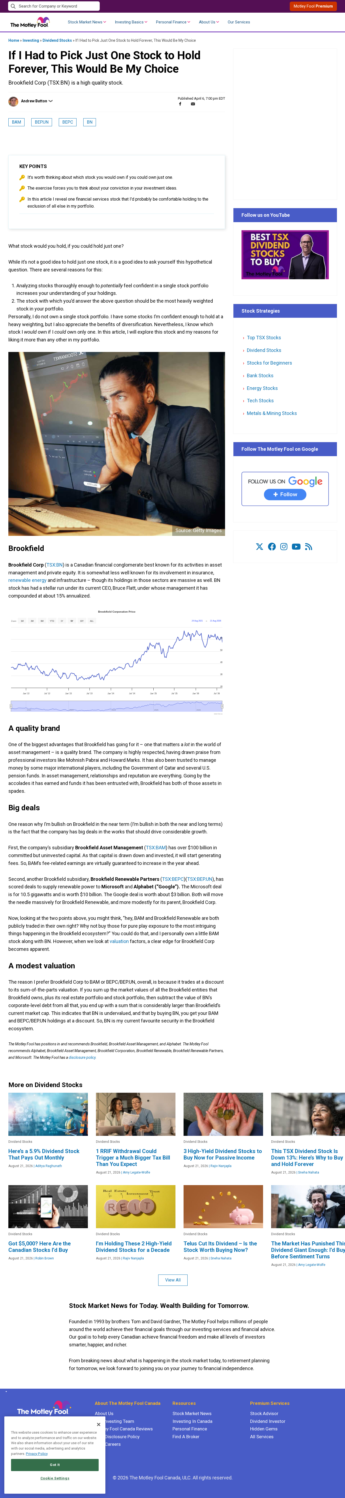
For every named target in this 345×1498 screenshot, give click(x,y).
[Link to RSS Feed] (308, 547)
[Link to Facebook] (272, 547)
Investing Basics (129, 22)
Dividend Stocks (57, 40)
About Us (207, 22)
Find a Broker (185, 1436)
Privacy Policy (37, 1454)
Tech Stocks (260, 400)
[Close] (99, 1424)
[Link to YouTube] (296, 547)
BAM (16, 122)
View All (173, 1280)
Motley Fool (313, 6)
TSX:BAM (156, 847)
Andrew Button (34, 101)
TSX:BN (54, 565)
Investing (31, 40)
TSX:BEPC (173, 879)
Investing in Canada (192, 1421)
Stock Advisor (264, 1413)
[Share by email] (193, 103)
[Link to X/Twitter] (259, 547)
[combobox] (90, 6)
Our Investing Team (114, 1421)
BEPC (67, 122)
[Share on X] (186, 103)
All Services (262, 1436)
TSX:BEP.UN (199, 879)
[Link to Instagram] (284, 547)
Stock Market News (85, 22)
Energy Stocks (262, 388)
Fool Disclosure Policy (117, 1436)
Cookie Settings (55, 1478)
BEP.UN (42, 122)
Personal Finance (171, 22)
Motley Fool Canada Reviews (124, 1428)
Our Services (239, 22)
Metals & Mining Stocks (272, 413)
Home (13, 40)
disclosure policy (82, 1057)
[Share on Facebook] (180, 103)
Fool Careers (108, 1444)
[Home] (5, 1391)
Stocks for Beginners (269, 363)
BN (89, 122)
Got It (55, 1465)
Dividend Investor (267, 1421)
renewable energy (27, 580)
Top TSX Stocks (264, 337)
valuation (119, 941)
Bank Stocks (260, 375)
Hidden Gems (264, 1428)
